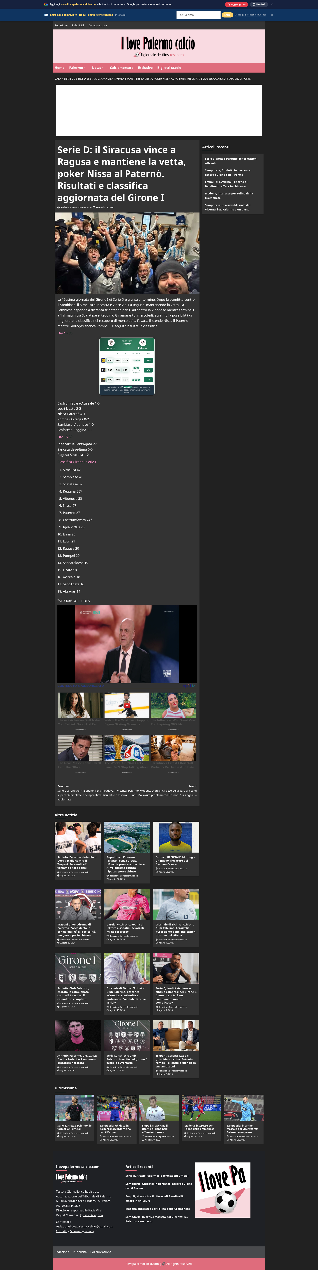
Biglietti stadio (169, 67)
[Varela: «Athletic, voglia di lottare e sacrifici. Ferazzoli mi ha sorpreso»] (127, 904)
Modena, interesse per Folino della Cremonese (229, 196)
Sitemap (76, 1231)
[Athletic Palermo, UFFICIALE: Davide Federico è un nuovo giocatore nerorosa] (78, 1035)
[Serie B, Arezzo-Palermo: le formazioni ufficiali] (74, 1108)
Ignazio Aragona (91, 1215)
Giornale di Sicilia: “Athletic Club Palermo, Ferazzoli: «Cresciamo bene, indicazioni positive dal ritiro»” (176, 930)
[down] (85, 68)
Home (60, 67)
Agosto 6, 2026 (67, 1070)
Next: (162, 790)
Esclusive (145, 67)
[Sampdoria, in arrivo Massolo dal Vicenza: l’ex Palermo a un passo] (244, 1108)
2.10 (125, 370)
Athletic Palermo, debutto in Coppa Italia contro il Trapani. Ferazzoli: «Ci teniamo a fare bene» (77, 862)
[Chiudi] (272, 4)
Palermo (76, 67)
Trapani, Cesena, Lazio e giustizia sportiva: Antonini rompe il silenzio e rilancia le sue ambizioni (176, 1061)
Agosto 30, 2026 (67, 1136)
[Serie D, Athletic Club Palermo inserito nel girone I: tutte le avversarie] (127, 1035)
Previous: (92, 792)
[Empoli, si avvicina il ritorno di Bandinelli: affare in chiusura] (159, 1108)
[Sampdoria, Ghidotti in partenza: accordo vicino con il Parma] (117, 1108)
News (96, 67)
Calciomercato (121, 67)
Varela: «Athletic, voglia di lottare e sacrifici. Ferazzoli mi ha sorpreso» (125, 928)
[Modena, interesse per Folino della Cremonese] (201, 1108)
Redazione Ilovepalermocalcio (76, 207)
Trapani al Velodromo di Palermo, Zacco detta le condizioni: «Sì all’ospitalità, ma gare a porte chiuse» (76, 930)
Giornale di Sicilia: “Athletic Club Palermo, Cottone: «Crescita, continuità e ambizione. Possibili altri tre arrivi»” (126, 995)
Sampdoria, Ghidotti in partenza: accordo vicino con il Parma (228, 172)
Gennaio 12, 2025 (105, 207)
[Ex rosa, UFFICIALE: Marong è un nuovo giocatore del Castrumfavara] (176, 837)
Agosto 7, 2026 (166, 1010)
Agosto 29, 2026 (67, 875)
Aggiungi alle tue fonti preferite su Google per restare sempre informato (110, 4)
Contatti (61, 1231)
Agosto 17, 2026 (166, 942)
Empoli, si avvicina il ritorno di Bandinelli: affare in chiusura (226, 184)
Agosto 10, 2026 (67, 1006)
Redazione (61, 25)
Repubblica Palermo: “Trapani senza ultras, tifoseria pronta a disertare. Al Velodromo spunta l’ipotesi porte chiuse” (126, 864)
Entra (227, 14)
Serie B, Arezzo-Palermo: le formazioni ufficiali (231, 161)
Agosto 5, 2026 (166, 1074)
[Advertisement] (159, 110)
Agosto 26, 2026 (166, 871)
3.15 (118, 370)
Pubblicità (78, 25)
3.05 (117, 360)
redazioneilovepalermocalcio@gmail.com (84, 1226)
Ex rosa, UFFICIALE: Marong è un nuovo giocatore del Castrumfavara (175, 860)
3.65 (110, 370)
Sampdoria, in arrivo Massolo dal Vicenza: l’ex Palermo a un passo (227, 207)
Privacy (89, 1231)
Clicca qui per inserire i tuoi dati (250, 14)
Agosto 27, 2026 (117, 879)
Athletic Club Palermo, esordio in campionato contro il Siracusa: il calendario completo (73, 993)
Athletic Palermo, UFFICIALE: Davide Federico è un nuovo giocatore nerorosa (77, 1059)
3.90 (110, 360)
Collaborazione (98, 25)
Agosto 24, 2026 (117, 939)
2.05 (125, 360)
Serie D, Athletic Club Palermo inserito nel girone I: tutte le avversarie (127, 1059)
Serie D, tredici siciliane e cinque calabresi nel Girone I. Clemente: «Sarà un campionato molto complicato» (176, 995)
